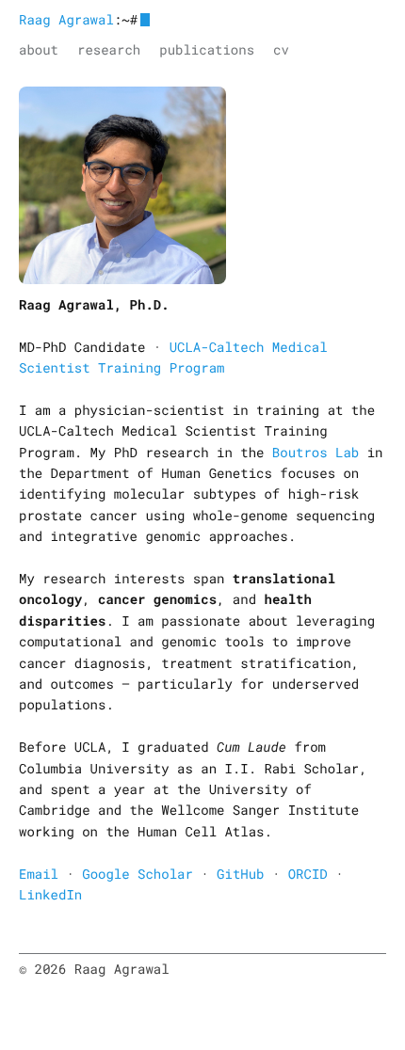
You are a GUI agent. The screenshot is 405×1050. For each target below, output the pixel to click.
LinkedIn (50, 894)
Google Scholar (137, 874)
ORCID (308, 874)
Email (38, 874)
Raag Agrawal (66, 19)
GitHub (240, 874)
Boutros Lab (315, 452)
